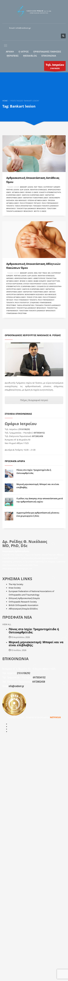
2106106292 (55, 66)
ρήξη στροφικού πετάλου (30, 203)
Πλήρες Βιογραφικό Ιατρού (34, 400)
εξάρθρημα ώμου (13, 195)
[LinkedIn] (61, 28)
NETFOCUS (55, 717)
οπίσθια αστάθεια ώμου (37, 200)
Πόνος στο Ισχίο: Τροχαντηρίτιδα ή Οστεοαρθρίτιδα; (34, 630)
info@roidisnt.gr (23, 28)
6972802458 (37, 436)
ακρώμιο (10, 278)
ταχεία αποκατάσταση (23, 206)
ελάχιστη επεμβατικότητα (50, 192)
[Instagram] (42, 28)
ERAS (35, 273)
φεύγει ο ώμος (40, 211)
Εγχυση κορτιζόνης (14, 284)
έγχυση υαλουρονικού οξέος (35, 284)
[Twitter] (55, 28)
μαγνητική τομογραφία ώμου (35, 198)
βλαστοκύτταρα (53, 281)
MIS (49, 273)
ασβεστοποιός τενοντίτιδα (44, 278)
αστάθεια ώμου (18, 192)
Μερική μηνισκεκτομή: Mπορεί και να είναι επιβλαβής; (36, 643)
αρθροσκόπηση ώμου (23, 278)
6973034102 (39, 432)
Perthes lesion (12, 189)
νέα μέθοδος (21, 200)
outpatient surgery (51, 187)
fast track (38, 187)
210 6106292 (24, 429)
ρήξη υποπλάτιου (22, 302)
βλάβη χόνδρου (40, 281)
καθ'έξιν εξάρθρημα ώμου (33, 195)
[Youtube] (49, 28)
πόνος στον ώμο (34, 297)
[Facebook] (36, 28)
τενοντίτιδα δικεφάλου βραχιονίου (31, 208)
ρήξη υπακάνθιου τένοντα (25, 300)
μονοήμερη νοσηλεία (34, 294)
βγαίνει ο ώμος (31, 192)
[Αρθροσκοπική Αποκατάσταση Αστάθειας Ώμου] (34, 153)
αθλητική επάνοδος (38, 189)
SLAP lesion (24, 189)
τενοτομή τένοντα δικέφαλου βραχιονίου (37, 310)
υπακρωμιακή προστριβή (16, 313)
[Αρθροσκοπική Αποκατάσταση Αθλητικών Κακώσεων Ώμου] (34, 239)
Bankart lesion (26, 187)
